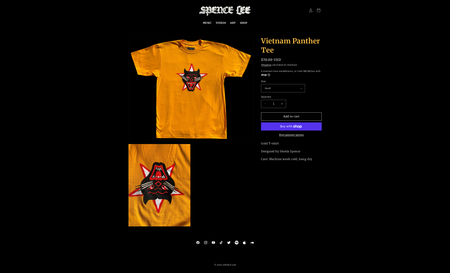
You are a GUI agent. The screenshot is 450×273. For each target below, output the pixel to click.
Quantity (266, 96)
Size (263, 81)
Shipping (266, 65)
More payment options (291, 135)
